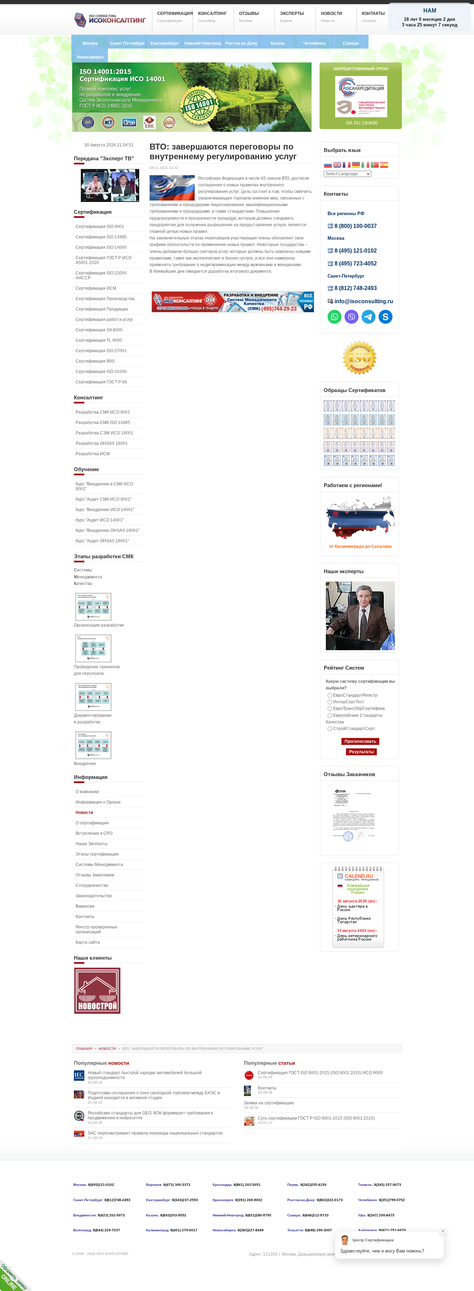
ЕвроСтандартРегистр (355, 695)
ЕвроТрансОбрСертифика (359, 708)
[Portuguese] (375, 166)
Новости (107, 1049)
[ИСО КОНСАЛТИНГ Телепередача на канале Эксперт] (110, 200)
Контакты (267, 1088)
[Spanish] (384, 166)
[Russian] (328, 166)
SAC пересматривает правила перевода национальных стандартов (155, 1133)
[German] (356, 166)
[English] (337, 166)
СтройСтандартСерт (354, 728)
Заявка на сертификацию (269, 1103)
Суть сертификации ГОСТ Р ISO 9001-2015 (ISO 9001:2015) (316, 1118)
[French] (346, 166)
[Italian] (365, 166)
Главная (84, 1049)
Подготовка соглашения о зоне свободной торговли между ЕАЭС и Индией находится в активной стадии (154, 1095)
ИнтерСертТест (348, 701)
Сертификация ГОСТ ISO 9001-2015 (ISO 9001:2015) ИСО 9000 (320, 1072)
